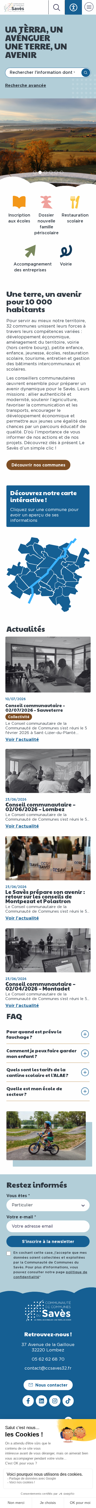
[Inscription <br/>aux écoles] (19, 202)
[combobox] (43, 72)
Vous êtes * (18, 1196)
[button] (88, 7)
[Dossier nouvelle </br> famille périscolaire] (46, 202)
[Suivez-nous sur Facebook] (28, 1401)
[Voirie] (66, 251)
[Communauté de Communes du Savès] (14, 7)
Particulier (22, 1205)
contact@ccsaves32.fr (48, 1368)
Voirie (66, 264)
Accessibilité (73, 7)
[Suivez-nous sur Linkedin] (41, 1401)
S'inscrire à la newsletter (48, 1241)
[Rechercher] (85, 72)
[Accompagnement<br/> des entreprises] (30, 251)
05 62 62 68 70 (48, 1359)
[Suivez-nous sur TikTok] (68, 1401)
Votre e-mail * (21, 1217)
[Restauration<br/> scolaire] (75, 202)
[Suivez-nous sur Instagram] (54, 1401)
